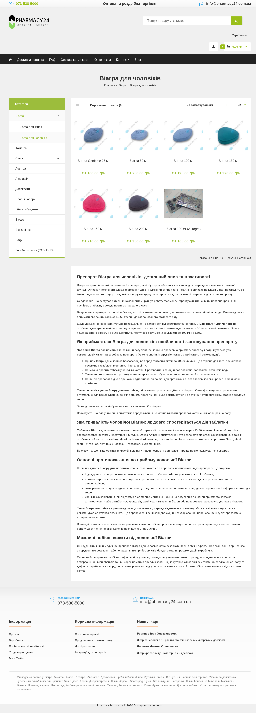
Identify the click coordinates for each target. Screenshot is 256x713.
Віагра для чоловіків (33, 138)
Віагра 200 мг (139, 229)
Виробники (16, 640)
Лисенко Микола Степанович (157, 646)
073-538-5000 (27, 4)
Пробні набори (25, 199)
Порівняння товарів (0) (106, 105)
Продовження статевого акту (94, 640)
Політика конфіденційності (26, 646)
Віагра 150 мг (94, 229)
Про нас (14, 634)
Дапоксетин (23, 189)
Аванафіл (22, 178)
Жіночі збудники (26, 209)
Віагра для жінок (30, 127)
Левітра (20, 168)
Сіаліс (19, 158)
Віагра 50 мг (138, 161)
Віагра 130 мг (229, 161)
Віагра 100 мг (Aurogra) (183, 229)
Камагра (21, 148)
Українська (239, 35)
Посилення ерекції (87, 634)
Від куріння (23, 229)
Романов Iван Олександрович (158, 633)
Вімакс (20, 219)
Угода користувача (21, 652)
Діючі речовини (85, 646)
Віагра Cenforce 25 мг (94, 161)
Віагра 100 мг (184, 161)
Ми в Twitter (16, 658)
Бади (18, 240)
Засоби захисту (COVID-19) (34, 250)
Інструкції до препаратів (90, 652)
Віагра (19, 115)
